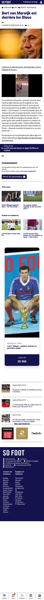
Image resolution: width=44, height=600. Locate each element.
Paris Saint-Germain (19, 479)
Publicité (8, 465)
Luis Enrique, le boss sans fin (11, 221)
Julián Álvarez (5, 511)
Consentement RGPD (23, 465)
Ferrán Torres (7, 490)
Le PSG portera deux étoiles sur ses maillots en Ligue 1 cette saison (31, 222)
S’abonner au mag (30, 2)
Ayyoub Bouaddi (6, 497)
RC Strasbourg (19, 491)
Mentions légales (32, 461)
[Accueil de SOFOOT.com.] (6, 2)
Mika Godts (7, 492)
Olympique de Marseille (19, 487)
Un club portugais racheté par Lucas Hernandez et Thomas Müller (20, 414)
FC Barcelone (20, 504)
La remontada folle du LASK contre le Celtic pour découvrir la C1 (20, 399)
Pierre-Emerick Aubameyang (7, 502)
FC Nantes (19, 498)
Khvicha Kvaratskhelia (8, 487)
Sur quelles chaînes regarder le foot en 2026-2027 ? (32, 194)
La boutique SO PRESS (13, 461)
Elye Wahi (6, 494)
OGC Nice (18, 496)
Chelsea (18, 500)
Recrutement (9, 467)
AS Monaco (19, 502)
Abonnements (10, 459)
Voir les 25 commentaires (12, 177)
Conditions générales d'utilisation (17, 463)
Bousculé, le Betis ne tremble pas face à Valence (19, 383)
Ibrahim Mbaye (5, 483)
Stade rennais (17, 483)
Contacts (23, 459)
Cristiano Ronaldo (6, 507)
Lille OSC (18, 494)
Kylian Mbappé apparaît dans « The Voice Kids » (11, 193)
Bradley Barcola (5, 479)
